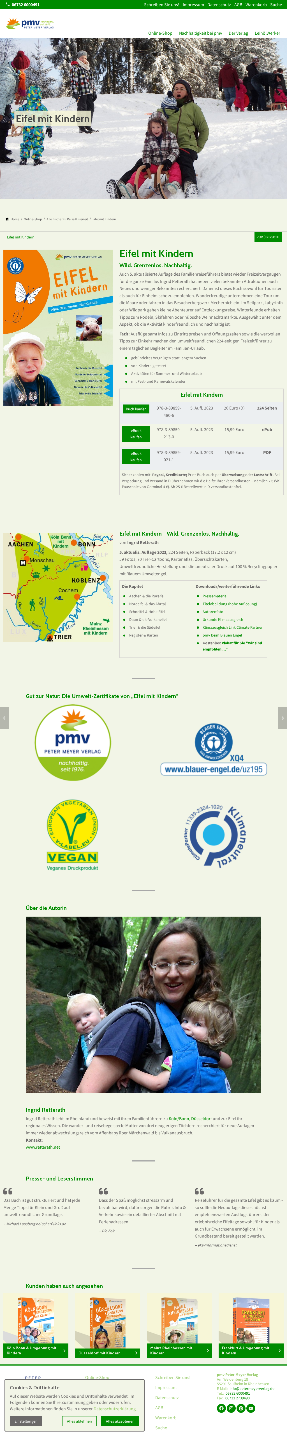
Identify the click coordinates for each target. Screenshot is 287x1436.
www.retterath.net (43, 1147)
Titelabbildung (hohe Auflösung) (230, 603)
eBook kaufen (136, 433)
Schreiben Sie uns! (161, 4)
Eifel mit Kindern (20, 237)
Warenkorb (256, 4)
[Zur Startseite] (30, 23)
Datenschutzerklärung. (115, 1408)
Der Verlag (238, 33)
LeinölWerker (267, 33)
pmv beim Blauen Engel (222, 635)
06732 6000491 (238, 1393)
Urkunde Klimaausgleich (223, 619)
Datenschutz (219, 4)
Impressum (193, 4)
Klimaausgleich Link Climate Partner (233, 627)
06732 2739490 (237, 1398)
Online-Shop (160, 33)
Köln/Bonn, (179, 1118)
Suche (276, 4)
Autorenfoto (213, 611)
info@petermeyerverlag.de (252, 1388)
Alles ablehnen (79, 1421)
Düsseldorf (201, 1118)
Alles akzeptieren (120, 1421)
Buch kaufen (136, 408)
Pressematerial (215, 595)
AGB (238, 4)
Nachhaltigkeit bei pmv (200, 33)
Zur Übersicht (268, 237)
